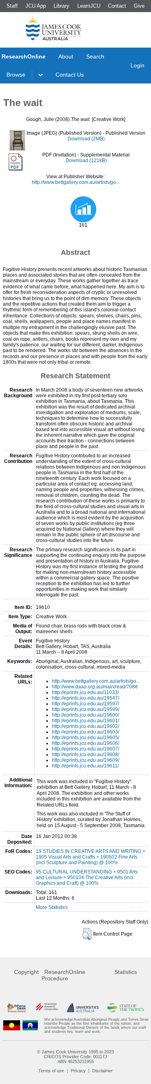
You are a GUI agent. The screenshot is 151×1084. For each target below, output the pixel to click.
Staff (12, 6)
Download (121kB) (86, 160)
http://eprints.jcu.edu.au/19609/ (85, 760)
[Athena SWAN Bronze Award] (16, 1007)
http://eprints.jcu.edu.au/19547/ (85, 698)
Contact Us (70, 74)
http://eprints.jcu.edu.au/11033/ (85, 692)
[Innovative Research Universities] (46, 1007)
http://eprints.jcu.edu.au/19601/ (85, 720)
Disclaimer (102, 1070)
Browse (15, 74)
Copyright (26, 972)
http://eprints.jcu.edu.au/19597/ (85, 704)
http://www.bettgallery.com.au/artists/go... (76, 182)
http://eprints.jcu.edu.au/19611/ (85, 766)
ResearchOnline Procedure (63, 975)
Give (139, 6)
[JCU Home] (53, 27)
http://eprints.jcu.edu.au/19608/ (85, 754)
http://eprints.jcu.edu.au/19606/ (85, 743)
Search (95, 56)
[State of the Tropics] (126, 1007)
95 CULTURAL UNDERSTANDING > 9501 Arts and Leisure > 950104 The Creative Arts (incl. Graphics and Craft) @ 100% (87, 877)
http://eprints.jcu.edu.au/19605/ (85, 737)
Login (137, 65)
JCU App (35, 6)
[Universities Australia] (83, 1007)
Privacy (78, 1070)
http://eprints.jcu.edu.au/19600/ (85, 715)
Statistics (125, 972)
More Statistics (52, 907)
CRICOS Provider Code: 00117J (75, 1056)
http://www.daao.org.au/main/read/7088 (95, 687)
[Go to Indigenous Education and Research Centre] (11, 1025)
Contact (117, 6)
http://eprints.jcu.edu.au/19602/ (85, 726)
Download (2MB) (86, 139)
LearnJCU (88, 6)
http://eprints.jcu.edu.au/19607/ (85, 749)
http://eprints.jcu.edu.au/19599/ (85, 709)
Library (61, 6)
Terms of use (51, 1070)
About (65, 56)
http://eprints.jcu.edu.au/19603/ (85, 732)
